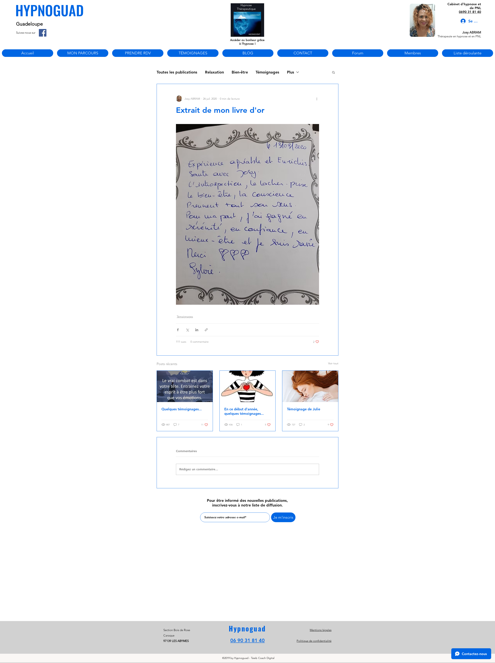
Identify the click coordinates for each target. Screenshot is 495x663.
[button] (333, 72)
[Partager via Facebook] (178, 330)
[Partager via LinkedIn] (197, 330)
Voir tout (333, 363)
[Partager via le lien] (206, 330)
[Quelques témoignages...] (185, 386)
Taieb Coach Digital (262, 658)
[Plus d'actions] (316, 98)
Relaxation (214, 72)
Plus (290, 72)
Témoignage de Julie (303, 409)
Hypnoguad (247, 628)
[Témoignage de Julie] (310, 386)
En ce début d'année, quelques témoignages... (244, 411)
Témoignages (267, 72)
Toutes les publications (177, 72)
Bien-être (240, 72)
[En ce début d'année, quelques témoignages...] (248, 386)
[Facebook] (42, 33)
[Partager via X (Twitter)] (187, 330)
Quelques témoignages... (181, 409)
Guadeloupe (29, 24)
